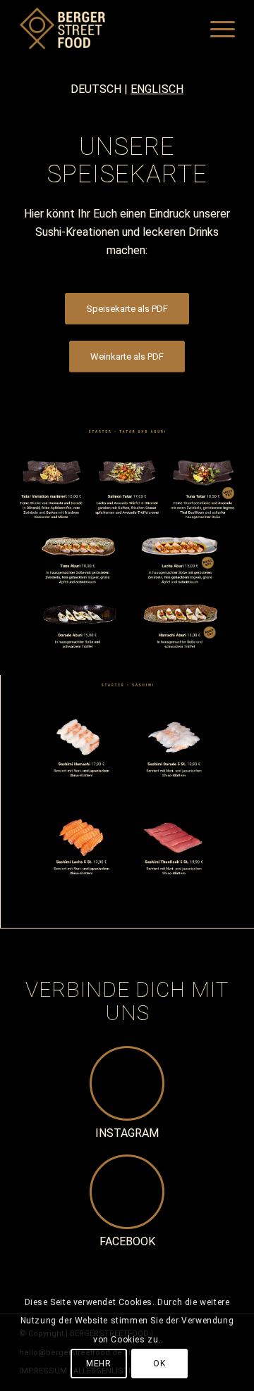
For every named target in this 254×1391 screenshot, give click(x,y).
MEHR (98, 1363)
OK (159, 1363)
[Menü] (215, 28)
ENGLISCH (157, 89)
